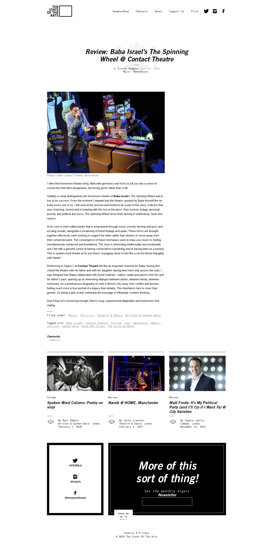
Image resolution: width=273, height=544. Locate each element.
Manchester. (142, 71)
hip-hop (116, 322)
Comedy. (185, 423)
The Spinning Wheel (121, 326)
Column (51, 397)
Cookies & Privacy (136, 532)
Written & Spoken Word (143, 315)
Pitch (195, 11)
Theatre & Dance (109, 315)
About (158, 11)
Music (73, 315)
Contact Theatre (97, 322)
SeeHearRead (120, 11)
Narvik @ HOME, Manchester (133, 403)
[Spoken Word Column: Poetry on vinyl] (78, 390)
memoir (155, 322)
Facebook (223, 11)
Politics (87, 315)
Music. (127, 71)
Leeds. (96, 423)
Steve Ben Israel (93, 326)
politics (53, 326)
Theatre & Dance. (131, 423)
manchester (140, 322)
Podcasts (142, 11)
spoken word (70, 326)
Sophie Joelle (194, 420)
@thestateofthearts (75, 498)
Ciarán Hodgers (128, 68)
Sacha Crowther (134, 420)
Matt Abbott (71, 420)
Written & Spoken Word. (74, 423)
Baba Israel (74, 322)
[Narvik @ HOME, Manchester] (139, 390)
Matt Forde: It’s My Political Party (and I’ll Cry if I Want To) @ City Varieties (197, 407)
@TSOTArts (75, 465)
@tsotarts (75, 482)
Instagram (214, 11)
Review (112, 397)
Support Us (176, 11)
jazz (127, 322)
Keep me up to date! (123, 515)
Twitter (206, 11)
